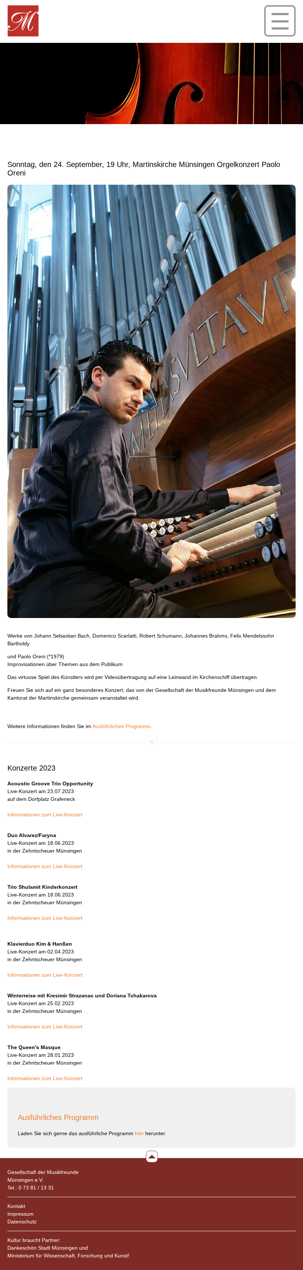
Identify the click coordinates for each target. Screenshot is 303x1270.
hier (139, 1133)
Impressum (20, 1214)
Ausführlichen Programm (121, 726)
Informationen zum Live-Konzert (44, 814)
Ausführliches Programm (58, 1117)
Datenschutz (22, 1222)
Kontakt (16, 1206)
